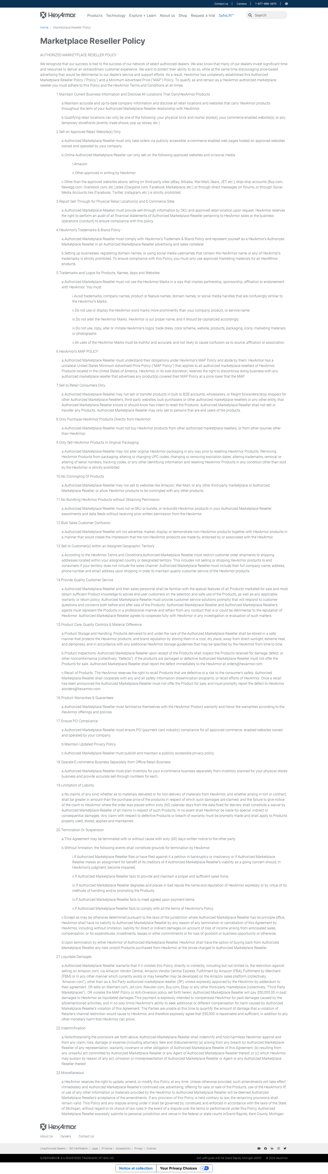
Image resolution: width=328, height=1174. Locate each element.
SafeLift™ (226, 15)
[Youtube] (259, 1148)
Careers (242, 3)
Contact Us (86, 1136)
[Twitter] (285, 1148)
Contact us (221, 3)
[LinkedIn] (272, 1148)
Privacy (138, 1148)
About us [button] (167, 15)
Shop (183, 15)
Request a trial (203, 15)
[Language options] (286, 3)
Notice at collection (136, 1168)
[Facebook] (265, 1148)
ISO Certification (78, 1148)
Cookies (151, 1148)
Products (94, 15)
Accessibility (123, 1148)
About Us (46, 1136)
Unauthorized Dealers (53, 1148)
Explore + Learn (142, 15)
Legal (95, 1148)
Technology (116, 15)
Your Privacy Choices (178, 1168)
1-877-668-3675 (265, 3)
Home (44, 27)
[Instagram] (278, 1148)
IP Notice (107, 1148)
